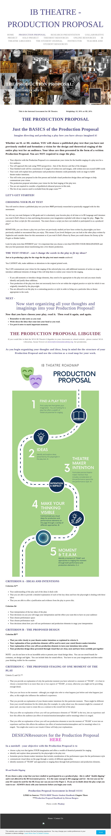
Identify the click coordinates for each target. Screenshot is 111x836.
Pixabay (61, 804)
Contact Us (58, 818)
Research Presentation (65, 35)
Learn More (28, 833)
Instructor (75, 41)
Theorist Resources (56, 38)
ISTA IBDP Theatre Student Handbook (58, 795)
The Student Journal (49, 41)
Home (10, 35)
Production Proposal (32, 35)
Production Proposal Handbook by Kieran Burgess (57, 798)
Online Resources (85, 38)
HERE (55, 739)
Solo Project (30, 38)
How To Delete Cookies (41, 833)
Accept (101, 832)
